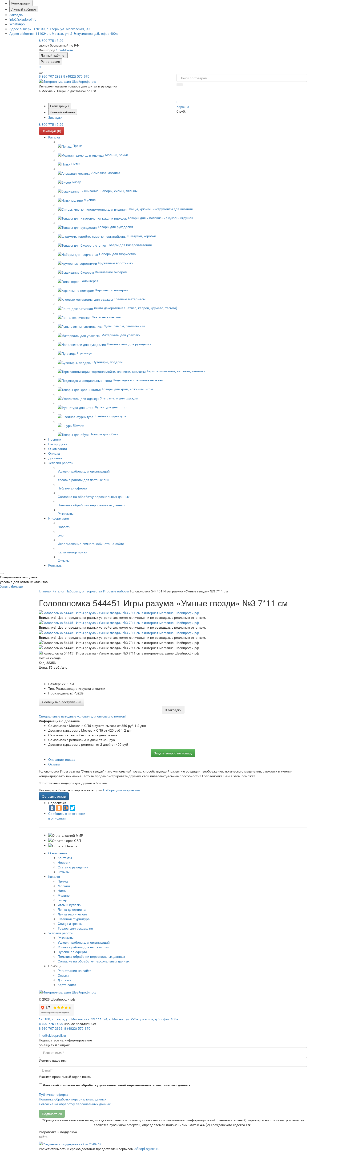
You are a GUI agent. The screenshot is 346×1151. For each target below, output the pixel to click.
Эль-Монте (64, 49)
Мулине (64, 895)
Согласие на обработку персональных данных (93, 961)
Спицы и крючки (70, 923)
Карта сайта (67, 984)
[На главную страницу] (67, 81)
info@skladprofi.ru (22, 19)
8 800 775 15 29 (51, 40)
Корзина (183, 106)
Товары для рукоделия (75, 928)
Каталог (54, 876)
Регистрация (21, 3)
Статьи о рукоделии (73, 867)
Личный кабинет (23, 9)
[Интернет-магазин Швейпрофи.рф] (67, 991)
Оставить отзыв (54, 796)
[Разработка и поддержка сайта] (70, 1143)
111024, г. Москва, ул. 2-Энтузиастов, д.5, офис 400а (63, 33)
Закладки (16, 14)
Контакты (65, 857)
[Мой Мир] (65, 808)
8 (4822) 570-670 (76, 76)
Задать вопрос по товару (173, 753)
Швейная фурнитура (74, 918)
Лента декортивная (72, 909)
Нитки (62, 890)
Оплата (63, 975)
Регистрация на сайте (74, 970)
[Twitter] (72, 808)
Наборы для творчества (121, 790)
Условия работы (60, 932)
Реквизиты (65, 937)
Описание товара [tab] (61, 759)
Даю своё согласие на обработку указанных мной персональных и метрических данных (116, 1085)
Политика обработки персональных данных (91, 956)
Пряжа (63, 881)
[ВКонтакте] (52, 808)
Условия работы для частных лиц (83, 947)
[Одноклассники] (59, 808)
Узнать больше (11, 586)
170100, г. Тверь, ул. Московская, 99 (49, 28)
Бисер (62, 900)
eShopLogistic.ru (146, 1148)
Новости (64, 862)
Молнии (64, 885)
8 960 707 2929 (50, 76)
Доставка (65, 980)
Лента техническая (72, 914)
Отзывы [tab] (54, 764)
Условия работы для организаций (84, 942)
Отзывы (63, 871)
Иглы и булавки (69, 904)
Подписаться (52, 1113)
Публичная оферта (72, 951)
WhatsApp (17, 24)
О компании (57, 853)
